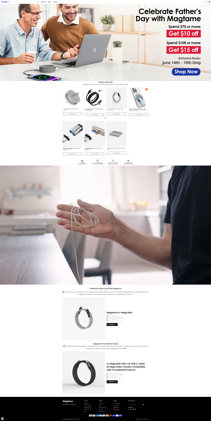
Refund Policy (116, 407)
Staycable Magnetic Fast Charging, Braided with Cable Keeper (93, 109)
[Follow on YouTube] (133, 409)
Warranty (101, 409)
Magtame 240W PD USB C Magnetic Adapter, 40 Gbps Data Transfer (72, 149)
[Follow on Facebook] (128, 409)
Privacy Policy (116, 405)
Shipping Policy (116, 409)
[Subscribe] (143, 404)
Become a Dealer (87, 405)
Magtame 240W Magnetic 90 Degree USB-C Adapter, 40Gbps (94, 149)
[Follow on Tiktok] (135, 409)
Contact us (101, 403)
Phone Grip (43, 2)
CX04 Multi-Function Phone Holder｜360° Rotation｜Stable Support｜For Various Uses (138, 109)
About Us (55, 2)
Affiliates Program (87, 407)
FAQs (100, 405)
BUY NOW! (111, 324)
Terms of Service (117, 403)
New (38, 2)
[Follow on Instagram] (131, 409)
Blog (85, 411)
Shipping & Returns (102, 407)
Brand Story (86, 403)
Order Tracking (102, 411)
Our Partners (86, 409)
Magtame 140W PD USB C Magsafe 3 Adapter (116, 148)
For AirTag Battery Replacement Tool (70, 108)
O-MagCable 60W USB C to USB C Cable (115, 108)
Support (49, 2)
